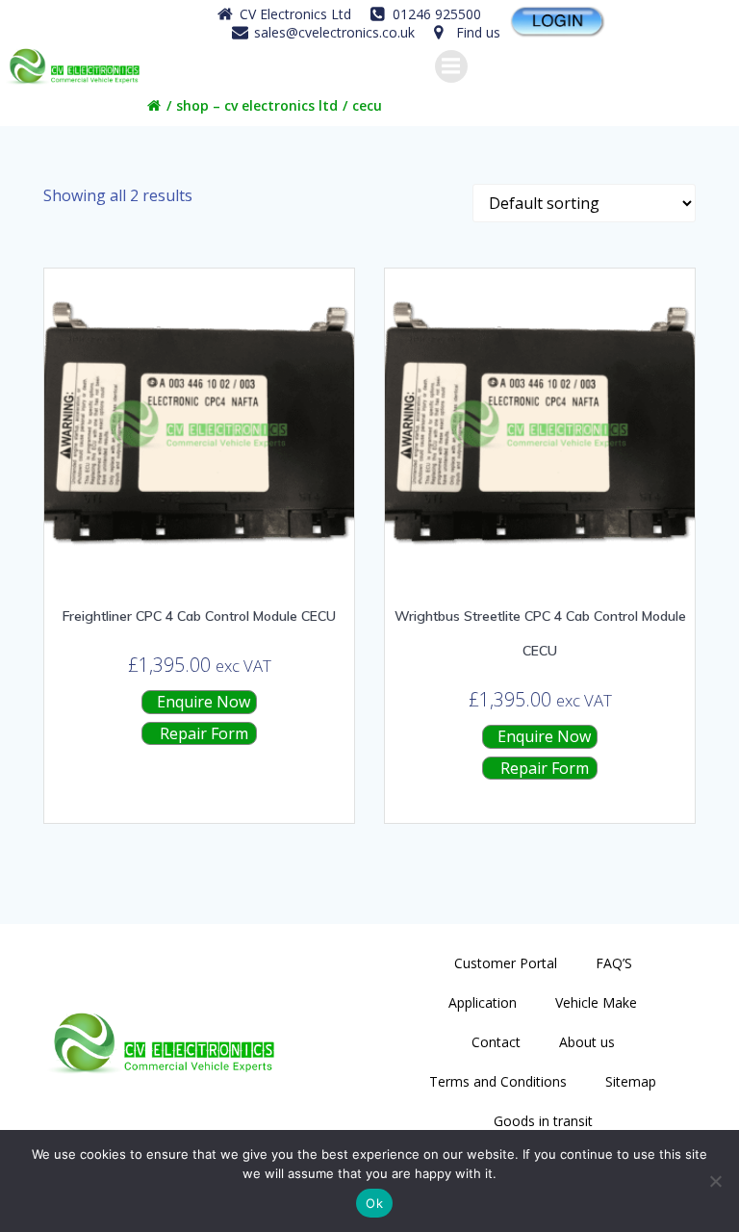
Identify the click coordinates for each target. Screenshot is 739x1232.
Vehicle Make (596, 1002)
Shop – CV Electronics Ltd (257, 105)
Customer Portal (505, 963)
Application (482, 1002)
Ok (374, 1203)
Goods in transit (543, 1121)
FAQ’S (614, 963)
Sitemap (630, 1081)
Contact (496, 1042)
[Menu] (451, 66)
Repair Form (202, 733)
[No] (715, 1181)
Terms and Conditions (498, 1081)
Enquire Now (201, 701)
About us (587, 1042)
